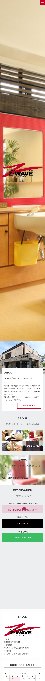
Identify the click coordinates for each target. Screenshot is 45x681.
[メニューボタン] (42, 2)
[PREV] (6, 673)
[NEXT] (39, 673)
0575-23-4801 (22, 523)
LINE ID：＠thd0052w (22, 538)
